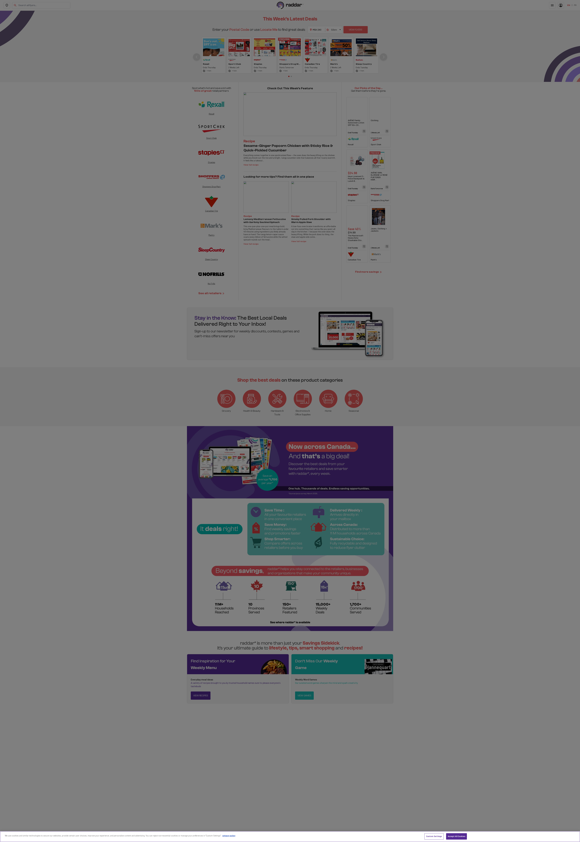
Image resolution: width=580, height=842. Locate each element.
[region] (290, 836)
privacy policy (228, 835)
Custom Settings (434, 836)
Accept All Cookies (456, 836)
